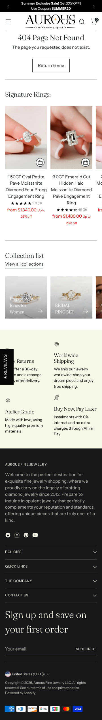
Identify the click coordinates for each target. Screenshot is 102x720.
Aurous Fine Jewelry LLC (52, 683)
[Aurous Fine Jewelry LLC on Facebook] (8, 536)
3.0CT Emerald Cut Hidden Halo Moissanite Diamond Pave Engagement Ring (71, 189)
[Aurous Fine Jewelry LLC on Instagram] (17, 536)
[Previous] (8, 6)
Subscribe (86, 649)
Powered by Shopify (20, 693)
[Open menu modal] (8, 22)
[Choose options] (40, 162)
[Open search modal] (82, 22)
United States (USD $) (28, 674)
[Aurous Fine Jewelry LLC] (50, 22)
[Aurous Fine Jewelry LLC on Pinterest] (26, 536)
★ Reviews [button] (5, 366)
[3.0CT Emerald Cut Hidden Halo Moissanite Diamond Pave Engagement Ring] (71, 137)
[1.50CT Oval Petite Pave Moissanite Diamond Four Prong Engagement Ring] (26, 137)
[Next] (93, 6)
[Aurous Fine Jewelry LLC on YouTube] (35, 536)
